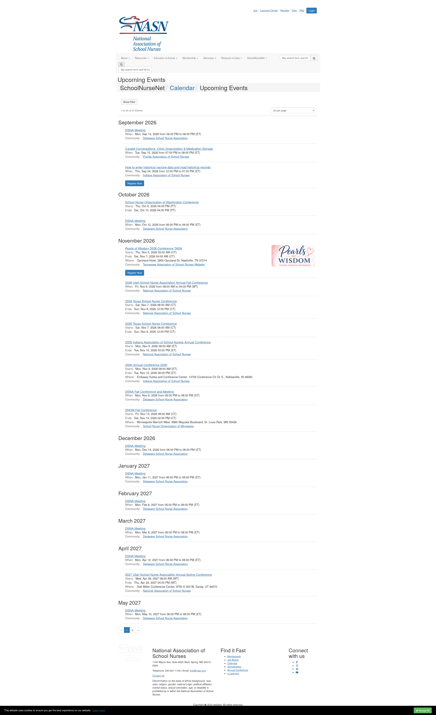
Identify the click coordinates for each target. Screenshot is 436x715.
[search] (314, 58)
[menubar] (279, 10)
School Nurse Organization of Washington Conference (162, 202)
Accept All (424, 710)
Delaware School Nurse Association (165, 138)
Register (284, 10)
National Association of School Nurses (167, 290)
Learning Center (269, 10)
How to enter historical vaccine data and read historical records (168, 167)
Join (255, 10)
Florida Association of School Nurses (166, 157)
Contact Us (158, 675)
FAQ (301, 10)
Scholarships (234, 666)
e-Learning (233, 673)
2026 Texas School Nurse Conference (151, 301)
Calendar (182, 87)
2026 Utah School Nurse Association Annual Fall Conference (166, 282)
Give (294, 10)
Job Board (232, 660)
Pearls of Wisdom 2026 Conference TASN (153, 248)
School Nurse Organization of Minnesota (168, 426)
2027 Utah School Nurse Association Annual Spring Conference (168, 574)
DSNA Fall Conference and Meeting (149, 391)
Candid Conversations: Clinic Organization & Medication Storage (169, 148)
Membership (234, 656)
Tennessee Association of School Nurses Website (174, 264)
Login (312, 10)
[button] (125, 58)
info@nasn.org (198, 670)
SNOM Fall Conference (141, 410)
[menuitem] (256, 10)
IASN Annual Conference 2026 (146, 365)
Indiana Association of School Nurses (166, 175)
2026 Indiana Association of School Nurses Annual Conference (168, 342)
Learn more (98, 710)
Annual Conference (237, 670)
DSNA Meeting (135, 130)
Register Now (134, 183)
